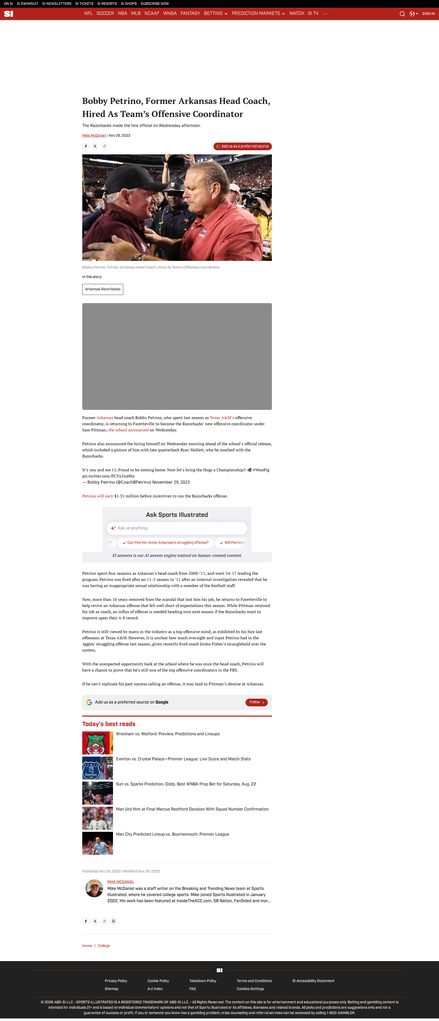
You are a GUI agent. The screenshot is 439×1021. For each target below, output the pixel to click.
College (104, 946)
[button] (216, 14)
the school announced (128, 430)
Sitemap (111, 989)
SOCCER (105, 14)
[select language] (414, 13)
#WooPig (261, 470)
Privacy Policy (116, 981)
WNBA (170, 14)
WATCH (296, 14)
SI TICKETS (84, 4)
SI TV (313, 14)
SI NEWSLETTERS (57, 4)
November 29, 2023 (171, 482)
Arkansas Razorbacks (102, 289)
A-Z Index (155, 989)
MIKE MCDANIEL (120, 882)
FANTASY (190, 14)
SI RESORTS (107, 4)
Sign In (428, 14)
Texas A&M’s (222, 417)
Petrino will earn (97, 496)
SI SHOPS (129, 4)
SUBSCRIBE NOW (155, 4)
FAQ (192, 989)
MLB (136, 14)
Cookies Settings (250, 989)
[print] (113, 921)
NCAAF (152, 14)
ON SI (8, 4)
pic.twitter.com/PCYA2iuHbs (108, 476)
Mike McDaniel (94, 136)
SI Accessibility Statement (313, 981)
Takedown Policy (202, 981)
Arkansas (105, 417)
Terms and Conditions (254, 981)
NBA (122, 14)
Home (87, 946)
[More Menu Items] (325, 14)
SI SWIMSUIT (27, 4)
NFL (88, 14)
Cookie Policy (158, 981)
